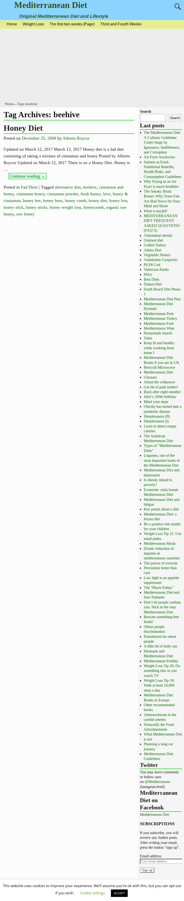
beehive (90, 187)
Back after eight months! (162, 392)
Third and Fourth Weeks (120, 24)
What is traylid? (155, 211)
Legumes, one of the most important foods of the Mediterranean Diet (162, 460)
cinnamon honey (30, 193)
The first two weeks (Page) (72, 24)
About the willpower (159, 382)
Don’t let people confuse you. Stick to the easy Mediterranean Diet (162, 607)
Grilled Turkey (155, 245)
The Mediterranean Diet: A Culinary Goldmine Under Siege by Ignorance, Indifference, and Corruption (162, 142)
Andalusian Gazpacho (160, 260)
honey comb (75, 200)
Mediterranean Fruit (159, 323)
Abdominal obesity (158, 235)
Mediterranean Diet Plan (162, 299)
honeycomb (94, 207)
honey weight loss (65, 207)
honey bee (32, 200)
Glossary (150, 377)
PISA (148, 275)
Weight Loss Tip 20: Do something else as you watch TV (162, 671)
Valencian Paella (156, 269)
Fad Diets (29, 187)
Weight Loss (33, 24)
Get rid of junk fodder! (161, 387)
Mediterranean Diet (50, 5)
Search (145, 111)
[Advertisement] (92, 65)
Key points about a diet (161, 509)
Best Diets (151, 279)
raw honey (25, 214)
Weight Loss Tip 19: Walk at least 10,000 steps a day (159, 685)
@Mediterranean (157, 782)
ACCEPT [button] (119, 893)
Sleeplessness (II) (157, 416)
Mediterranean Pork (159, 314)
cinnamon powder (62, 193)
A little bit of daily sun (160, 646)
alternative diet (68, 187)
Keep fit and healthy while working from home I (159, 348)
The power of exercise (161, 563)
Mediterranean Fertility (161, 661)
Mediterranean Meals (160, 543)
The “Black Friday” (159, 588)
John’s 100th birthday (160, 397)
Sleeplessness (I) (156, 421)
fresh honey (90, 193)
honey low (118, 200)
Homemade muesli (158, 333)
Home (12, 24)
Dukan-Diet (153, 284)
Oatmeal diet (153, 240)
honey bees (53, 200)
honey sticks (36, 207)
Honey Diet (23, 128)
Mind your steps (156, 402)
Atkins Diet (152, 250)
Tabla (148, 338)
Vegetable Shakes (157, 255)
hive (106, 193)
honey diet (98, 200)
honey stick (13, 207)
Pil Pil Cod (152, 265)
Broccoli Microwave (159, 367)
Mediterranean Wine (159, 328)
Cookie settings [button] (92, 892)
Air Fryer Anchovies (159, 157)
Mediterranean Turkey (160, 318)
